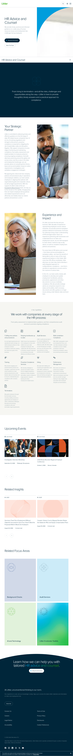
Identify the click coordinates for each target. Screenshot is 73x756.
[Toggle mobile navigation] (70, 3)
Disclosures (40, 720)
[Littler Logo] (5, 4)
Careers (7, 716)
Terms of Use (41, 711)
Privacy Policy (41, 716)
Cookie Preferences (43, 725)
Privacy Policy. (36, 754)
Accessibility (8, 725)
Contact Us (8, 711)
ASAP (7, 497)
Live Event (9, 436)
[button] (5, 748)
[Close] (70, 753)
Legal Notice (8, 720)
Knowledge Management (12, 188)
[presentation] (20, 448)
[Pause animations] (67, 4)
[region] (36, 753)
